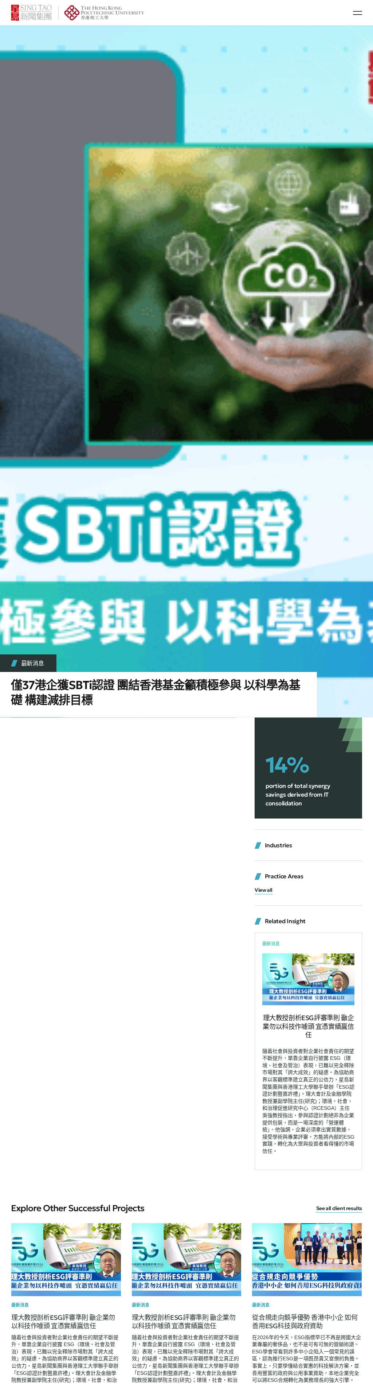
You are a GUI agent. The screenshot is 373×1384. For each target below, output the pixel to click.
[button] (357, 12)
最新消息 (32, 663)
